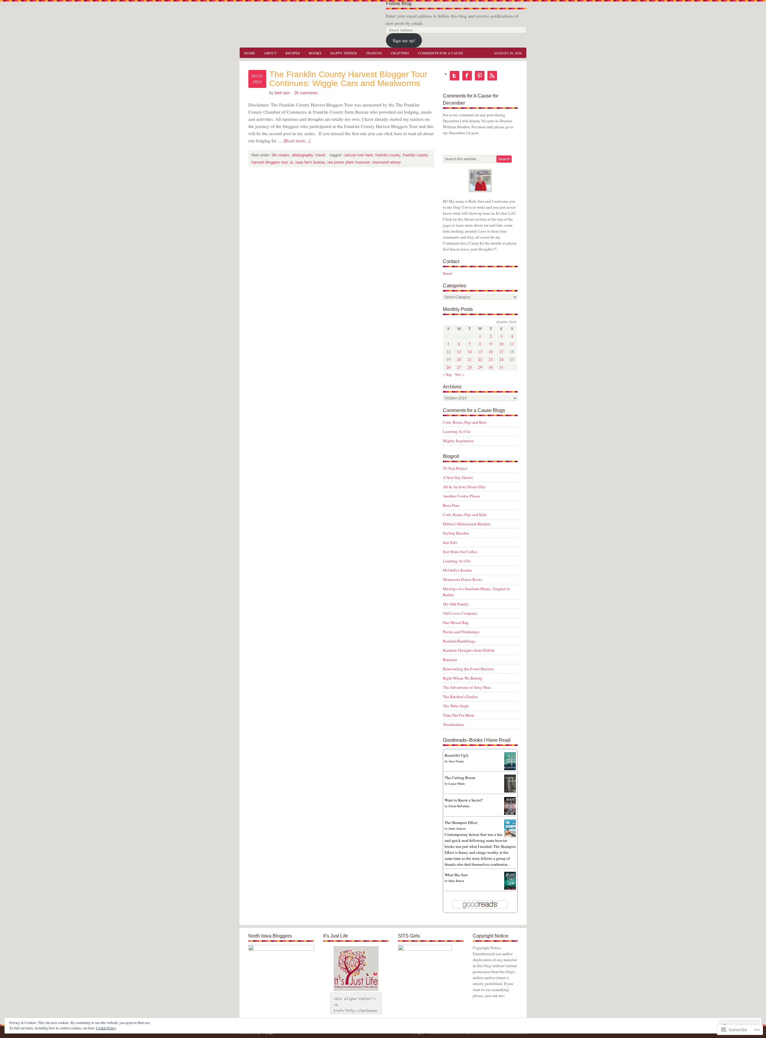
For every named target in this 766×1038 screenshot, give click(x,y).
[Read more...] (296, 141)
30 (491, 367)
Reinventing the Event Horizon (468, 668)
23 (491, 359)
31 (501, 367)
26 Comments (306, 93)
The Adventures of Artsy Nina (467, 687)
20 (459, 359)
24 (501, 359)
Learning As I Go (456, 431)
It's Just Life (299, 15)
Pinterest (479, 75)
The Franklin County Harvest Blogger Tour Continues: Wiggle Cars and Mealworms (348, 79)
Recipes (292, 53)
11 (512, 343)
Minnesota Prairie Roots (462, 579)
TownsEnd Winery (386, 162)
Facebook (467, 75)
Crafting (400, 53)
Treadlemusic (453, 724)
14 (470, 351)
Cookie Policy (106, 1027)
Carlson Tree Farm (358, 155)
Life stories (281, 155)
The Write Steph (456, 706)
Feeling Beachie (456, 533)
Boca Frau (451, 505)
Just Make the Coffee (460, 551)
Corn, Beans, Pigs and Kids (465, 422)
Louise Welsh (457, 783)
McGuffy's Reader (457, 570)
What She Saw (456, 874)
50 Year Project (455, 468)
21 (470, 359)
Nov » (460, 374)
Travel (320, 155)
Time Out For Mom (458, 715)
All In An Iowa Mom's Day (464, 486)
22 (480, 359)
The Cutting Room (460, 777)
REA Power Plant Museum (348, 162)
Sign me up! (404, 40)
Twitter (454, 75)
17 (501, 351)
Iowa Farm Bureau (310, 162)
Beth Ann (282, 93)
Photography (302, 155)
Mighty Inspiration (458, 440)
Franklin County (387, 155)
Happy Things (343, 53)
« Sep (447, 374)
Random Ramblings (459, 641)
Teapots (374, 53)
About (267, 53)
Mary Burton (456, 881)
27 (459, 367)
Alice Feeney (456, 761)
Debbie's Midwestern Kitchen (466, 523)
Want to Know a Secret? (464, 800)
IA (291, 162)
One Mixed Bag (456, 622)
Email (447, 273)
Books (315, 53)
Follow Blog (398, 3)
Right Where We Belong (462, 678)
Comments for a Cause (440, 53)
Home (249, 53)
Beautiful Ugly (457, 755)
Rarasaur (450, 659)
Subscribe (492, 75)
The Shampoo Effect (461, 822)
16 (491, 351)
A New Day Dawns (458, 477)
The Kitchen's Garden (460, 696)
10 (501, 343)
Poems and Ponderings (461, 631)
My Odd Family (456, 604)
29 (480, 367)
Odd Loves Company (460, 613)
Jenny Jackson (457, 828)
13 (459, 351)
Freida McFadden (459, 806)
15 (480, 351)
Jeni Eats (450, 542)
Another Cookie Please (461, 496)
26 (448, 367)
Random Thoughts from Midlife (469, 650)
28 (470, 367)
